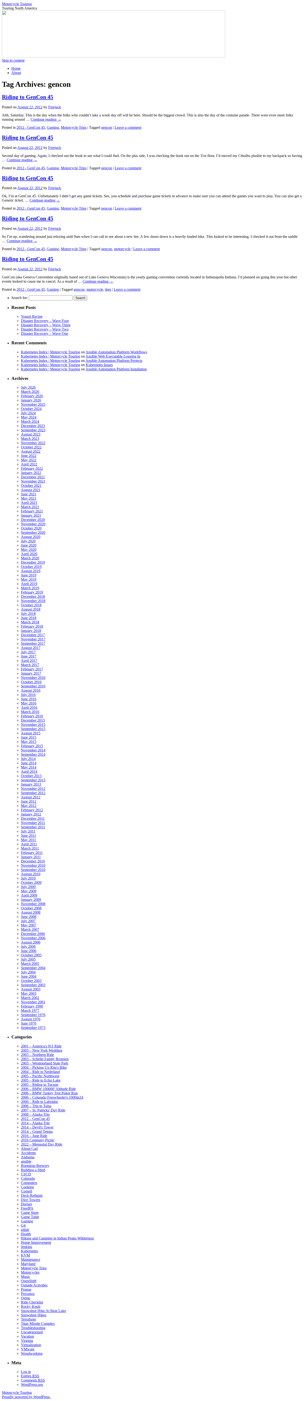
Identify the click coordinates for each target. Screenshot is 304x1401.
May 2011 (28, 840)
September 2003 (33, 985)
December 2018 (33, 597)
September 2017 (33, 643)
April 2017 (29, 661)
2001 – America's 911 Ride (41, 1046)
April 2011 (29, 844)
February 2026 (32, 396)
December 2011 (33, 818)
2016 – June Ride (34, 1136)
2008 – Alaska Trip (35, 1114)
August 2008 (30, 912)
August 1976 (30, 1019)
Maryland (28, 1264)
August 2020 (30, 537)
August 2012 (30, 797)
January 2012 (31, 814)
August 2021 (30, 490)
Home (16, 68)
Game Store (30, 1213)
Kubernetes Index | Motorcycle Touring (50, 352)
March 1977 (30, 1011)
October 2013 (31, 776)
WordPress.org (32, 1385)
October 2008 (31, 908)
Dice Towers (30, 1200)
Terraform (28, 1319)
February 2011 (32, 853)
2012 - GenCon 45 (31, 127)
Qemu (25, 1298)
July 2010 (28, 878)
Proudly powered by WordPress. (26, 1397)
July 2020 (28, 541)
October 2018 (31, 605)
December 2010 (33, 861)
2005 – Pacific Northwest (40, 1076)
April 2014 (29, 772)
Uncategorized (32, 1332)
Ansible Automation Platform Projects (114, 361)
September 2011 (33, 827)
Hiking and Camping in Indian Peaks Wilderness (57, 1238)
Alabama (27, 1157)
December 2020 (33, 520)
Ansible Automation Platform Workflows (116, 352)
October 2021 (31, 486)
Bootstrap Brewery (35, 1166)
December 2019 (33, 562)
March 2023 (30, 439)
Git (23, 1225)
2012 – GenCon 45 (35, 1119)
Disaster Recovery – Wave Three (46, 325)
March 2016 (30, 712)
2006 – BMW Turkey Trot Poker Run (49, 1093)
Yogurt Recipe (32, 316)
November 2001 (33, 1002)
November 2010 (33, 865)
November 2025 (33, 404)
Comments (33, 1380)
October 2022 (31, 447)
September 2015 (33, 729)
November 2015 (33, 725)
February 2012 (32, 810)
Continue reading (46, 119)
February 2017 (32, 669)
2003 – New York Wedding (41, 1050)
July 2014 (28, 759)
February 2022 (32, 468)
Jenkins (26, 1247)
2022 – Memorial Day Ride (41, 1144)
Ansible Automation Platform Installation (116, 369)
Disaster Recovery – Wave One (44, 334)
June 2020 (28, 545)
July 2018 (28, 614)
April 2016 (29, 707)
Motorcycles (30, 1272)
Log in (26, 1372)
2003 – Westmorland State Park (44, 1063)
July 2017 (28, 652)
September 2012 (33, 793)
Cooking (27, 1187)
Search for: (19, 298)
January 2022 (31, 473)
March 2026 (30, 392)
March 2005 (30, 964)
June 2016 (28, 699)
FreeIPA (27, 1208)
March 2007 (30, 929)
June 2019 (28, 575)
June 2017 (28, 656)
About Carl (29, 1149)
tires (108, 289)
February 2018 (32, 626)
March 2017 (30, 665)
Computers (29, 1183)
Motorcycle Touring (17, 4)
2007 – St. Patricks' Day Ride (43, 1110)
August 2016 (30, 690)
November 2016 (33, 678)
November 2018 (33, 601)
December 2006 (33, 934)
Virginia (27, 1341)
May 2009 (28, 891)
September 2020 (33, 532)
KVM (25, 1255)
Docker (26, 1204)
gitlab (25, 1230)
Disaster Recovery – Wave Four (45, 321)
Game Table (30, 1217)
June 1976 (28, 1023)
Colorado (28, 1178)
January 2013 (31, 784)
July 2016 (28, 695)
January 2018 (31, 631)
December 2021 (33, 477)
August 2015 (30, 733)
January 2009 (31, 900)
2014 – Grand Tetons (37, 1131)
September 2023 (33, 430)
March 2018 (30, 622)
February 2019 (32, 592)
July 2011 (28, 831)
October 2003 (31, 981)
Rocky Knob (30, 1306)
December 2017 (33, 635)
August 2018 (30, 609)
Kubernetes (29, 1251)
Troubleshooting (33, 1328)
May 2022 (28, 460)
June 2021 (28, 494)
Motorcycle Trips (73, 127)
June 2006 (28, 951)
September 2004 (33, 968)
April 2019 (29, 584)
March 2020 (30, 558)
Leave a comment (128, 127)
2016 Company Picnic (37, 1140)
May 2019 (28, 579)
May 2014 (28, 767)
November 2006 (33, 938)
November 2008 (33, 904)
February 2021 (32, 511)
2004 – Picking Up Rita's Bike (44, 1067)
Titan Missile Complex (38, 1324)
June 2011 (28, 836)
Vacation (27, 1336)
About (16, 73)
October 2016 (31, 682)
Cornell (26, 1191)
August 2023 (30, 434)
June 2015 (28, 737)
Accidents (28, 1153)
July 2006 (28, 947)
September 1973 (33, 1028)
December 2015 (33, 720)
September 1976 (33, 1015)
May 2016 (28, 703)
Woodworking (32, 1353)
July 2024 (28, 413)
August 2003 (30, 989)
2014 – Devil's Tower (37, 1127)
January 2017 (31, 673)
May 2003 (28, 993)
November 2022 (33, 443)
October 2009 (31, 882)
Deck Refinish (32, 1196)
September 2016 (33, 686)
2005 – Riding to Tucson (39, 1085)
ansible (26, 1161)
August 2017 (30, 648)
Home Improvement (36, 1242)
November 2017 (33, 639)
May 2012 (28, 806)
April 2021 (29, 503)
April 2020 (29, 554)
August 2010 (30, 874)
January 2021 (31, 515)
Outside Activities (34, 1285)
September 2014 (33, 754)
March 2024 (30, 421)
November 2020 (33, 524)
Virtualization (31, 1345)
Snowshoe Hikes (33, 1315)
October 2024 (31, 409)
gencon (106, 127)
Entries (30, 1376)
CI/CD (26, 1174)
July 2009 (28, 887)
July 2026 (28, 387)
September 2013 (33, 780)
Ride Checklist (32, 1302)
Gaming (53, 127)
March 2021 (30, 507)
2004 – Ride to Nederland (40, 1072)
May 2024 (28, 417)
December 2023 (33, 426)
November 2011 (33, 823)
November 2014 (33, 750)
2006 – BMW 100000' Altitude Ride (48, 1089)
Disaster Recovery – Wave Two (45, 329)
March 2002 (30, 998)
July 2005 (28, 959)
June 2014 (28, 763)
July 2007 (28, 921)
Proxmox (28, 1294)
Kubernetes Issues (99, 365)
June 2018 (28, 618)
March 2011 (30, 848)
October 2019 (31, 567)
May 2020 (28, 550)
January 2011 (31, 857)
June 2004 (28, 976)
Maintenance (30, 1260)
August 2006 (30, 942)
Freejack (54, 107)
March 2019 (30, 588)
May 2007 (28, 925)
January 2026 (31, 400)
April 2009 (29, 895)
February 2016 (32, 716)
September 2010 (33, 870)
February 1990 (32, 1006)
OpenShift (28, 1281)
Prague (26, 1289)
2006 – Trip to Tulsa (36, 1106)
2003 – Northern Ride (37, 1055)
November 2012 (33, 789)
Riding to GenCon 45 (27, 97)
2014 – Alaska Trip (35, 1123)
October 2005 (31, 955)
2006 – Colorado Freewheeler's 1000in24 (52, 1097)
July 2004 (28, 972)
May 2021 (28, 498)
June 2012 (28, 801)
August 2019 (30, 571)
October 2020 (31, 528)
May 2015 (28, 742)
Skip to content (13, 60)
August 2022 (30, 451)
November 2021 (33, 481)
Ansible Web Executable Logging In (113, 356)
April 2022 (29, 464)
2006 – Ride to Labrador (39, 1102)
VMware (27, 1349)
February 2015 (32, 746)
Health (26, 1234)
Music (25, 1277)
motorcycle (122, 249)
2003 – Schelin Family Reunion (45, 1059)
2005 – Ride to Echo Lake (41, 1080)
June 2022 (28, 456)
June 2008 (28, 917)
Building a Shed (33, 1170)
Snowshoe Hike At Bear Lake (43, 1311)
